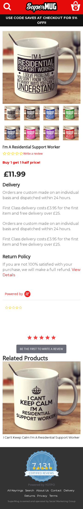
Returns (29, 495)
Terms (53, 495)
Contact (56, 490)
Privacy (42, 495)
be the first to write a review (41, 349)
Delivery (69, 490)
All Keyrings (15, 490)
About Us (42, 490)
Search (29, 490)
